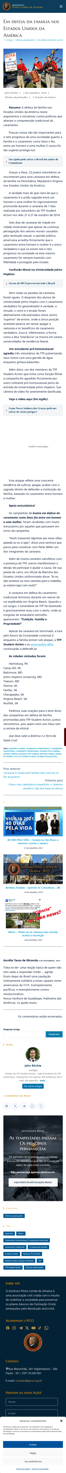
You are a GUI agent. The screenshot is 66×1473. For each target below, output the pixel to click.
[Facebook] (8, 1328)
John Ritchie (11, 92)
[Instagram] (14, 1328)
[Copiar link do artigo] (41, 1106)
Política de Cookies (23, 1469)
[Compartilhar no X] (15, 1106)
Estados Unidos (10, 754)
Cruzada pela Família (50, 751)
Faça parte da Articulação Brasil (33, 1182)
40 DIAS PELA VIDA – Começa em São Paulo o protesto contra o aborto (33, 841)
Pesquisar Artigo (11, 1029)
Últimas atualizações (16, 97)
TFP (15, 756)
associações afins (42, 644)
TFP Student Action (27, 756)
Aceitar (33, 1444)
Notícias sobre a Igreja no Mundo (19, 1260)
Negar (33, 1452)
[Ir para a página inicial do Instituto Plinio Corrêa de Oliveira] (33, 1342)
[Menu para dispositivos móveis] (61, 6)
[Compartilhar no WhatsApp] (32, 1106)
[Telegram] (21, 1328)
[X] (27, 1328)
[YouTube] (33, 1328)
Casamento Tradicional (27, 751)
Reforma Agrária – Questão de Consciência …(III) (33, 887)
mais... (43, 1080)
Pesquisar (54, 1034)
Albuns (21, 748)
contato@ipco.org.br (28, 1380)
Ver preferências (33, 1461)
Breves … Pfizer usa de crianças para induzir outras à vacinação (33, 933)
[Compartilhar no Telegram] (24, 1106)
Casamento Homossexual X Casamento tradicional (26, 1240)
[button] (61, 1420)
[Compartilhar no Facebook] (6, 1106)
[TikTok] (40, 1328)
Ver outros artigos (33, 1086)
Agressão (12, 748)
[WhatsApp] (46, 1328)
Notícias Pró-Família (29, 754)
